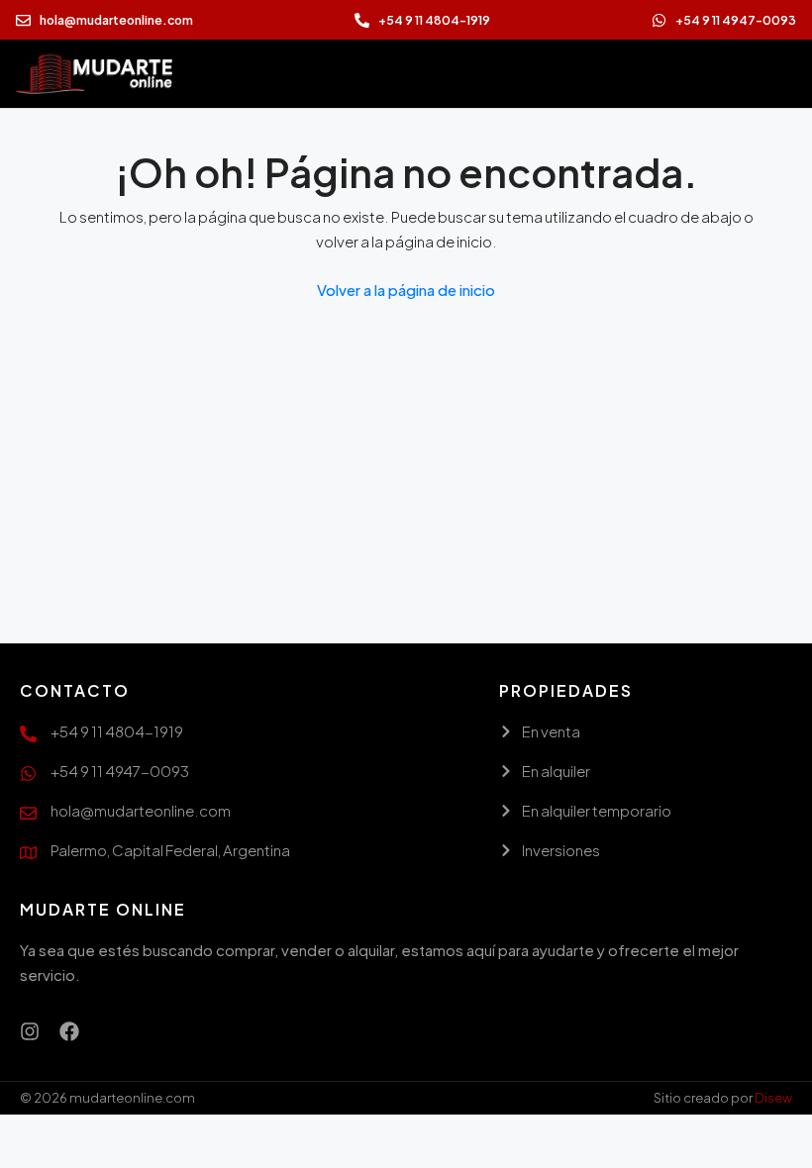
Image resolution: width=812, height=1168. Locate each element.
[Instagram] (30, 1031)
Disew (773, 1098)
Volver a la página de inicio (406, 289)
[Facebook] (69, 1031)
